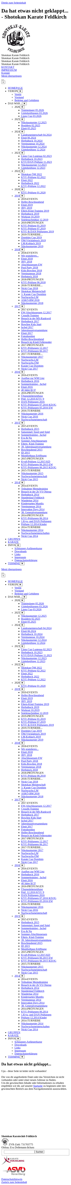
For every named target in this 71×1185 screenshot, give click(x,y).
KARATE (13, 542)
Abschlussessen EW (31, 264)
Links (17, 554)
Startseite (38, 1085)
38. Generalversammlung (34, 512)
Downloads (21, 551)
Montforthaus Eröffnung (34, 455)
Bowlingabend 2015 (31, 449)
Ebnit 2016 (27, 387)
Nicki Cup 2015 (29, 479)
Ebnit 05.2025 (28, 128)
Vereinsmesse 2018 (31, 273)
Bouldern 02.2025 (30, 125)
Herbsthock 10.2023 (31, 159)
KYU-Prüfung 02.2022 (33, 177)
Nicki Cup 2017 (29, 368)
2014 (17, 482)
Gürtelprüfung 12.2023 (33, 167)
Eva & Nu (26, 437)
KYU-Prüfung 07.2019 (33, 228)
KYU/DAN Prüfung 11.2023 (36, 162)
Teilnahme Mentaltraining (34, 488)
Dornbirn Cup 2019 (31, 237)
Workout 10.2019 (30, 216)
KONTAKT (7, 67)
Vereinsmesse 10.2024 (32, 143)
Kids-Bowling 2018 (31, 270)
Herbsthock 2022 (30, 183)
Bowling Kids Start (31, 324)
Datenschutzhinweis (11, 1179)
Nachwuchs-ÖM (30, 362)
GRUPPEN (14, 539)
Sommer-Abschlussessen (34, 440)
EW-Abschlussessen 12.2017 (36, 312)
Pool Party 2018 (29, 267)
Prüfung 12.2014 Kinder (34, 524)
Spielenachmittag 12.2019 (34, 219)
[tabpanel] (35, 1102)
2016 (17, 371)
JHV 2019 (26, 207)
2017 (17, 306)
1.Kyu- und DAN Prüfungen (36, 521)
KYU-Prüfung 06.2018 (33, 282)
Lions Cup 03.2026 (31, 116)
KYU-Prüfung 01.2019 (33, 225)
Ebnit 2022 (27, 180)
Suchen (39, 1152)
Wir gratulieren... (30, 255)
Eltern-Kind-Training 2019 (35, 210)
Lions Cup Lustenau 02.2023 (36, 156)
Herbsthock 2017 (30, 321)
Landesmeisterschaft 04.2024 (36, 134)
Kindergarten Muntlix (32, 503)
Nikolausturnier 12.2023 (34, 165)
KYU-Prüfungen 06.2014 (34, 518)
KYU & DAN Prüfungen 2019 (37, 231)
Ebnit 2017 (27, 333)
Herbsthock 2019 (30, 213)
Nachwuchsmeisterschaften (35, 533)
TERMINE (14, 563)
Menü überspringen (11, 76)
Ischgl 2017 (27, 327)
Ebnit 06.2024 (28, 137)
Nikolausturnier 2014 (32, 530)
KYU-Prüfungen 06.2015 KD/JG (38, 467)
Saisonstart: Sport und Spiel (35, 432)
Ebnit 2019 (27, 205)
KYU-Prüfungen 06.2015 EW (37, 464)
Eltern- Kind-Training (32, 443)
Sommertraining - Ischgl (33, 384)
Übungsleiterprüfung (32, 396)
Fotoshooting (28, 336)
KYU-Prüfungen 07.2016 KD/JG (38, 404)
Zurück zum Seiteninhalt (14, 1182)
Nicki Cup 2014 (29, 536)
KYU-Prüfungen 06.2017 (34, 351)
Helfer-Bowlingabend (32, 202)
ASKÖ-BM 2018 (30, 300)
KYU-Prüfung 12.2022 (33, 186)
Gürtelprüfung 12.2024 (33, 149)
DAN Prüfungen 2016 (33, 401)
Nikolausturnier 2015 (32, 473)
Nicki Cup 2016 (29, 416)
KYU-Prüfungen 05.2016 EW (37, 407)
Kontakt (5, 73)
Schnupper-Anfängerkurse (28, 548)
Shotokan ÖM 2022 (31, 174)
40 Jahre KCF (28, 390)
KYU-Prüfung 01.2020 (33, 192)
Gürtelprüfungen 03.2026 (34, 113)
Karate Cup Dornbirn (32, 365)
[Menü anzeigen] (2, 79)
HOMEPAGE (15, 88)
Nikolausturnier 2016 (32, 413)
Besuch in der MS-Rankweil (36, 318)
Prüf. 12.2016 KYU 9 (32, 398)
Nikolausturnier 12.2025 (34, 122)
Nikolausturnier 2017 (32, 357)
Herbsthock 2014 (30, 494)
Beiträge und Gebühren (27, 100)
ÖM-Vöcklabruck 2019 (33, 240)
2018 (17, 249)
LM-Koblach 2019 (31, 243)
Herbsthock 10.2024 (31, 140)
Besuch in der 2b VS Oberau (36, 491)
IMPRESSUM (9, 70)
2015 (17, 422)
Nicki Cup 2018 (29, 288)
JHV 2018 (26, 261)
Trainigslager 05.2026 (32, 110)
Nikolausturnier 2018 (32, 303)
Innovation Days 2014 (32, 509)
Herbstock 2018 (29, 276)
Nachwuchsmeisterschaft (34, 419)
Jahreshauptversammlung (34, 330)
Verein (18, 94)
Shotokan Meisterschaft (33, 291)
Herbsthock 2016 (30, 381)
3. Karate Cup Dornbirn (33, 294)
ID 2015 (25, 452)
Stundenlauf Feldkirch (32, 497)
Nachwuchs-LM (29, 297)
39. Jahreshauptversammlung (36, 446)
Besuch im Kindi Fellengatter (36, 342)
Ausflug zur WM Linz (32, 378)
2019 (17, 195)
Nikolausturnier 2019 (32, 246)
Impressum (20, 557)
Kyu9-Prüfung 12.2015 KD (35, 461)
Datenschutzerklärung (26, 560)
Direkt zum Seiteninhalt (13, 2)
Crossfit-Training (30, 315)
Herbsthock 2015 (30, 429)
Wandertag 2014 (29, 500)
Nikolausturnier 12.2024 (34, 146)
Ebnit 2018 (27, 258)
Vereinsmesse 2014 (31, 506)
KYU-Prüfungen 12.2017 (34, 348)
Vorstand (19, 97)
